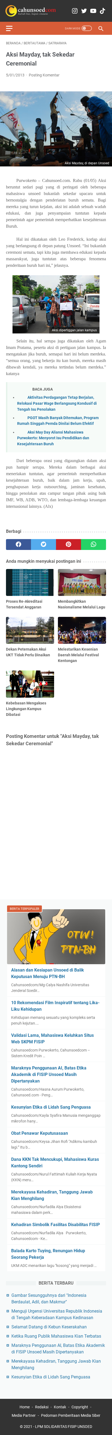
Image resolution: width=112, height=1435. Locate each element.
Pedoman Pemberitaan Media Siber (70, 1415)
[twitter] (43, 544)
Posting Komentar (44, 75)
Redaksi (41, 1407)
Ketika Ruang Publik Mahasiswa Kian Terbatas (56, 1336)
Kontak (60, 1407)
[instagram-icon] (75, 11)
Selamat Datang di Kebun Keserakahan (49, 1326)
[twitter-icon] (84, 11)
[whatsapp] (93, 544)
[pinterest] (68, 544)
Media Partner (24, 1415)
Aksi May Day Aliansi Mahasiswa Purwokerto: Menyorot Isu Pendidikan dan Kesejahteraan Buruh (53, 438)
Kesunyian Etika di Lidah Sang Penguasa (51, 1107)
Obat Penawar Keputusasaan (39, 1133)
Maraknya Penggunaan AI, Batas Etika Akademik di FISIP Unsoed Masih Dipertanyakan (48, 1074)
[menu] (12, 28)
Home (25, 1407)
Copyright (79, 1407)
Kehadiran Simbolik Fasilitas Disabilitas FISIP (55, 1224)
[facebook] (18, 544)
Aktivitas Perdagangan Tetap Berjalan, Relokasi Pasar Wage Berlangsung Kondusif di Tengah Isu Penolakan (57, 403)
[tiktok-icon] (102, 11)
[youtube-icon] (93, 11)
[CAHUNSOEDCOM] (30, 11)
